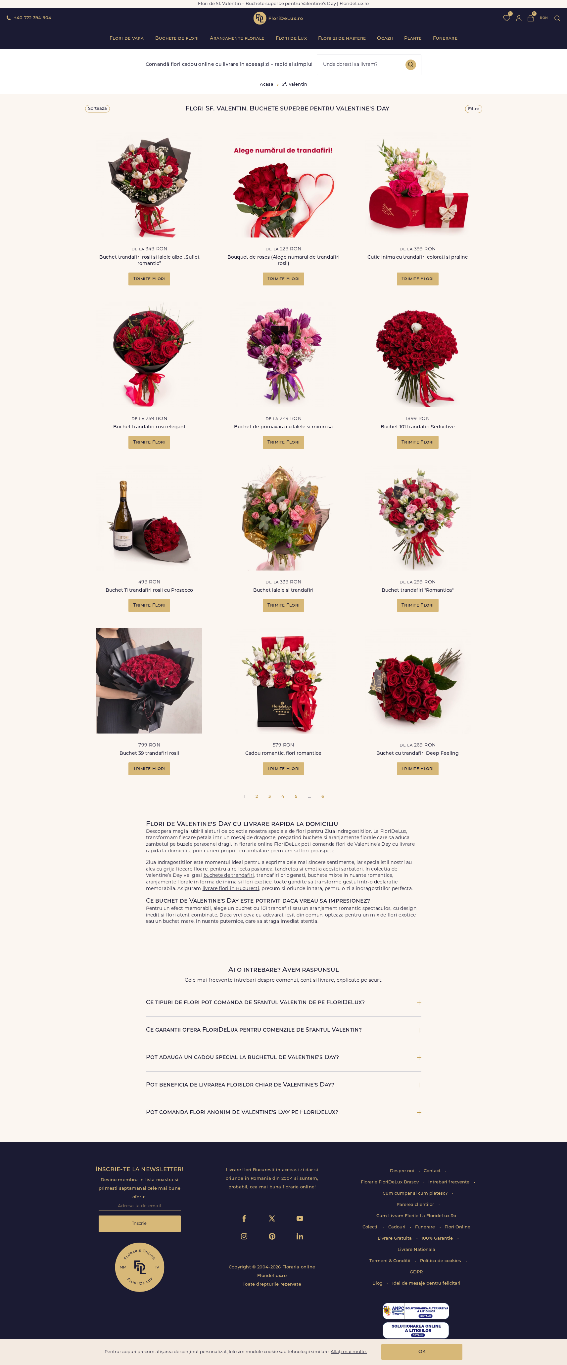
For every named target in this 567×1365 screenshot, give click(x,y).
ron (544, 18)
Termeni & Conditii (390, 1261)
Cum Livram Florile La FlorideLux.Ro (416, 1216)
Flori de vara (127, 38)
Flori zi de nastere (342, 38)
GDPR (416, 1272)
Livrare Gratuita (395, 1238)
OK (422, 1351)
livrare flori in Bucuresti (231, 888)
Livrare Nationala (416, 1250)
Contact (433, 1171)
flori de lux (278, 18)
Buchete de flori (177, 38)
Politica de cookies (441, 1261)
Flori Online (457, 1227)
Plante (413, 38)
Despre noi (402, 1171)
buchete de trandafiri (229, 875)
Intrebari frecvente (449, 1182)
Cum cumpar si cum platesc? (416, 1193)
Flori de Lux (291, 38)
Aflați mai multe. (349, 1352)
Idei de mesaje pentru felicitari (426, 1283)
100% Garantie (437, 1238)
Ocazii (385, 38)
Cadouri (397, 1227)
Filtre (473, 109)
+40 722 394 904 (32, 18)
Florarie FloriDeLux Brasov (390, 1182)
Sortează (97, 109)
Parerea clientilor (416, 1205)
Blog (378, 1283)
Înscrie (139, 1223)
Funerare (445, 38)
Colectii (371, 1227)
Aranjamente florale (237, 38)
